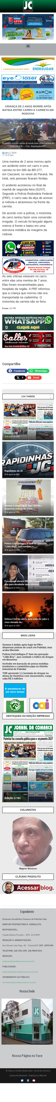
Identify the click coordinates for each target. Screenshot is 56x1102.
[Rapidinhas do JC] (28, 460)
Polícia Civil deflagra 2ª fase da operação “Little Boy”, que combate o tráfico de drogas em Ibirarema (27, 657)
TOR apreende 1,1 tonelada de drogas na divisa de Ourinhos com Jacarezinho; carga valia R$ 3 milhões (27, 676)
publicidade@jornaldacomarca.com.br (20, 972)
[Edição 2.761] (28, 422)
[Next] (51, 398)
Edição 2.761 (11, 433)
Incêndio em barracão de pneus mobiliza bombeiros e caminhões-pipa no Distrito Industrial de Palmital (25, 666)
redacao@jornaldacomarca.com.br (18, 961)
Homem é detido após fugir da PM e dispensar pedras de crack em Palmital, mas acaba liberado (27, 647)
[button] (28, 45)
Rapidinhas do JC (13, 471)
